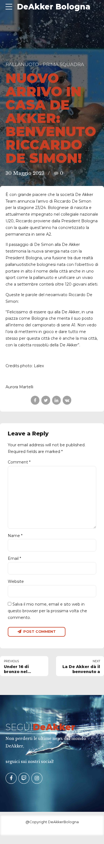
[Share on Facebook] (35, 400)
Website (16, 581)
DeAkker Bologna (53, 6)
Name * (15, 535)
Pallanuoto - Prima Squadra (45, 64)
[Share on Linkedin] (56, 400)
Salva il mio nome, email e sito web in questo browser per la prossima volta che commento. (47, 611)
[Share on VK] (67, 400)
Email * (14, 558)
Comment (19, 462)
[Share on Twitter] (45, 400)
